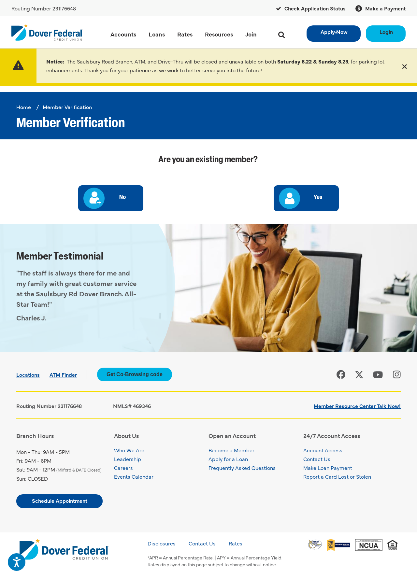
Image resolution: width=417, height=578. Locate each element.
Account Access (322, 450)
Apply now (334, 31)
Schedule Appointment (59, 500)
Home (23, 106)
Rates (235, 543)
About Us (126, 435)
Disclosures (162, 543)
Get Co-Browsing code (135, 374)
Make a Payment (385, 8)
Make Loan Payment (327, 467)
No (122, 198)
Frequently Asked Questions (242, 467)
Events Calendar (133, 476)
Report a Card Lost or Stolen (337, 476)
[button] (404, 66)
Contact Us (316, 458)
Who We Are (129, 450)
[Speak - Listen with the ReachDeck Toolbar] (16, 562)
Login (386, 31)
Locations (28, 374)
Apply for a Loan (228, 458)
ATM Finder (63, 374)
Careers (123, 467)
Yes (318, 198)
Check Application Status (314, 8)
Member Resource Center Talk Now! (357, 405)
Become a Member (231, 450)
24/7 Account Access (331, 435)
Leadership (127, 458)
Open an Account (232, 435)
